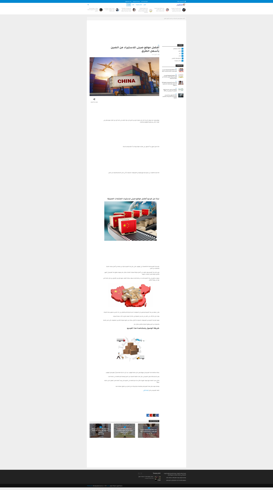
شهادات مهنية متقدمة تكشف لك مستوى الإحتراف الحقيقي (92, 10)
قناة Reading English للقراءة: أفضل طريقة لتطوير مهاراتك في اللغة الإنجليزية (143, 10)
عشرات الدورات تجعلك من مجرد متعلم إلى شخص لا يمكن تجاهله (109, 10)
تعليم (145, 5)
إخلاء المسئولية (128, 1)
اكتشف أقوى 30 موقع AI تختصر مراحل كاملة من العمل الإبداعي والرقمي (176, 10)
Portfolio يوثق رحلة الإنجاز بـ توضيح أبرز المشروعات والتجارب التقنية (169, 96)
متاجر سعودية (139, 5)
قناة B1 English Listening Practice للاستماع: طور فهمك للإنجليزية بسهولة (126, 10)
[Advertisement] (140, 34)
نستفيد (108, 486)
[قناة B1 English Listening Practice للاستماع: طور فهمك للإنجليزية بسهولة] (134, 9)
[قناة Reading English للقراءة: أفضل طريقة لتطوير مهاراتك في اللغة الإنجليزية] (150, 10)
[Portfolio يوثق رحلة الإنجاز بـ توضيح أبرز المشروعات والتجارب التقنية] (180, 95)
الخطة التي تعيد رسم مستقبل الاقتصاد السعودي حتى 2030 (170, 90)
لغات (133, 5)
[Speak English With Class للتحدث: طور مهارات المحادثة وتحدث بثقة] (167, 9)
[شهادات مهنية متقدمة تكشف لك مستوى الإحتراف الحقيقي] (101, 9)
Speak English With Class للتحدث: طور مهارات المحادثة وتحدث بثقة (159, 10)
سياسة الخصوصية (136, 1)
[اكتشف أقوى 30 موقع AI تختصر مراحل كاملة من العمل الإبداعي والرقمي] (184, 9)
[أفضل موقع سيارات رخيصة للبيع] (157, 478)
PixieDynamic (90, 486)
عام (129, 5)
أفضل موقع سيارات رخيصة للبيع (146, 476)
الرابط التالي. (146, 390)
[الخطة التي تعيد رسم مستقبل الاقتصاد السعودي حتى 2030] (180, 90)
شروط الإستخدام (144, 1)
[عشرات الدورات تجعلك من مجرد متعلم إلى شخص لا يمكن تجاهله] (117, 9)
